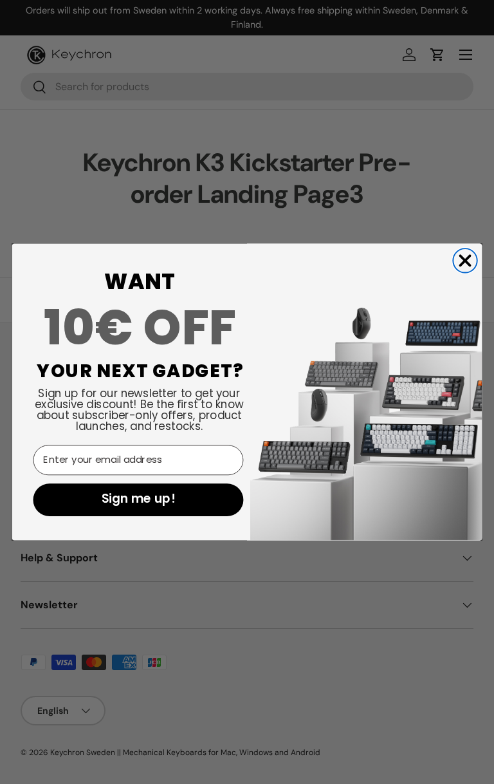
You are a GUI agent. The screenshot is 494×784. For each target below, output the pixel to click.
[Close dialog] (465, 260)
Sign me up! (138, 500)
